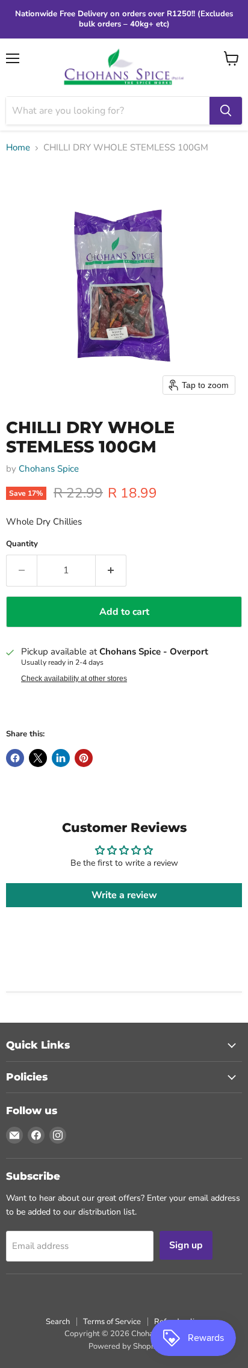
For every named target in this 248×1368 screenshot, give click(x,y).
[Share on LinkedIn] (61, 758)
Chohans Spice (49, 469)
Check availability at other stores (74, 678)
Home (18, 148)
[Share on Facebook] (15, 758)
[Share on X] (38, 758)
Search (58, 1321)
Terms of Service (112, 1321)
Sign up (186, 1245)
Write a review (124, 895)
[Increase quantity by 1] (111, 570)
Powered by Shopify (124, 1346)
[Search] (225, 111)
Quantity (22, 544)
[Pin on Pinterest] (84, 758)
